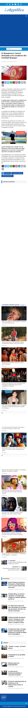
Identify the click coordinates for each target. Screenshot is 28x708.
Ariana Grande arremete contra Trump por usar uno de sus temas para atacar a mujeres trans (16, 619)
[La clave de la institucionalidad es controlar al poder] (4, 673)
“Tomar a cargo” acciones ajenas (17, 647)
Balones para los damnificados (13, 664)
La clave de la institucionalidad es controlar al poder (15, 673)
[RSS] (21, 4)
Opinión (5, 642)
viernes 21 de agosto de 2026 (17, 650)
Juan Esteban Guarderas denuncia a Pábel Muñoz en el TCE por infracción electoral (16, 584)
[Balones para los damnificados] (4, 664)
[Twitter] (10, 4)
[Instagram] (18, 4)
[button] (26, 16)
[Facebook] (7, 4)
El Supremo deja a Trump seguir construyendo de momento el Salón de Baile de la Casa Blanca (17, 631)
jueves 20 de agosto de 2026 (16, 666)
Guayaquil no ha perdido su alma (16, 655)
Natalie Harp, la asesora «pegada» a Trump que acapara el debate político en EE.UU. (17, 596)
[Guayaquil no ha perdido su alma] (4, 656)
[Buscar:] (14, 48)
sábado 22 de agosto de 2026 (17, 589)
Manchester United (7, 175)
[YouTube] (15, 4)
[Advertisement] (14, 32)
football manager (17, 173)
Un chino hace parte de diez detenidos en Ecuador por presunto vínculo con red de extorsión (17, 608)
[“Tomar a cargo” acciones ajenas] (4, 648)
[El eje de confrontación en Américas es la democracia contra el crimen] (4, 683)
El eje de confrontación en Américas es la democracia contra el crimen (17, 683)
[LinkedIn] (12, 4)
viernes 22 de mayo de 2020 (10, 61)
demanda (7, 173)
